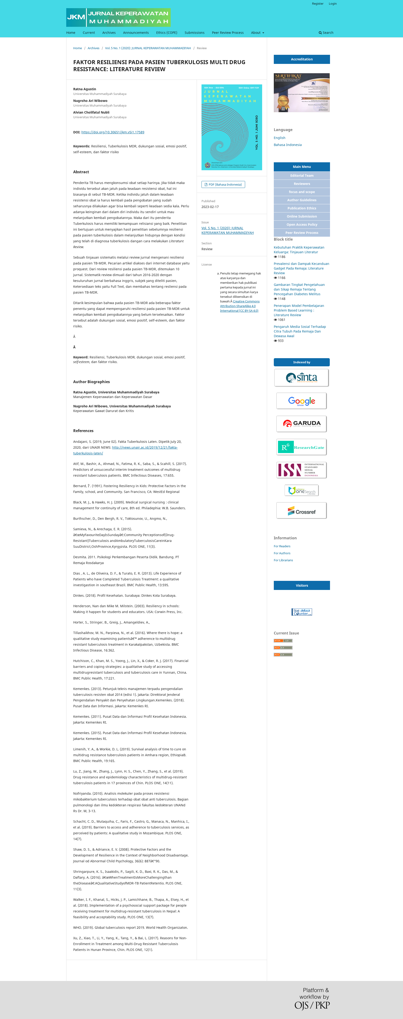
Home (70, 32)
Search (328, 32)
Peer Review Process (228, 32)
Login (333, 3)
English (279, 137)
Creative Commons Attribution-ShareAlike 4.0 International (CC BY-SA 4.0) (240, 306)
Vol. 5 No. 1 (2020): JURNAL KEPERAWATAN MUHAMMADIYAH (148, 48)
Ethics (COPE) (166, 32)
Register (317, 3)
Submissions (195, 32)
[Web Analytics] (302, 614)
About (256, 32)
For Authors (282, 553)
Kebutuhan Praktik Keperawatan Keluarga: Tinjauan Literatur (299, 249)
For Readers (282, 546)
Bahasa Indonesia (288, 144)
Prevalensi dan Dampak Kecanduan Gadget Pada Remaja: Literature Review (301, 268)
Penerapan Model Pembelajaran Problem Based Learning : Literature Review (299, 310)
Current (89, 32)
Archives (109, 32)
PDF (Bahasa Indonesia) (225, 184)
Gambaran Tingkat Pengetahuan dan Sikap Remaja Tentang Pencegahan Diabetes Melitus (299, 289)
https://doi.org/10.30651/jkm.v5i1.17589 (112, 132)
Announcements (136, 32)
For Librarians (283, 560)
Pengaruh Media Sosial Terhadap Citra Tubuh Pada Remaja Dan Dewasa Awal (300, 331)
